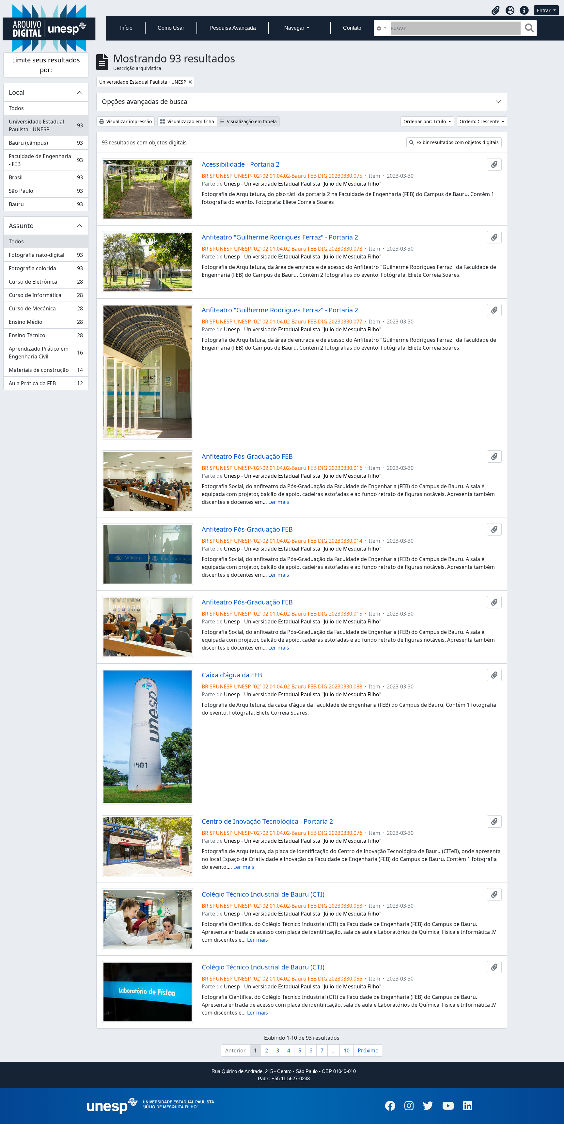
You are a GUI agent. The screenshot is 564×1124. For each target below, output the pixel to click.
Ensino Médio (45, 323)
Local (16, 92)
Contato (352, 28)
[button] (495, 10)
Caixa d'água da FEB (232, 675)
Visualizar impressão (128, 121)
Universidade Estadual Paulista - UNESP (45, 125)
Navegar (295, 28)
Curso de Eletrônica (45, 283)
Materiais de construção (45, 371)
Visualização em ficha (190, 121)
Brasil (45, 179)
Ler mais (278, 501)
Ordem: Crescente (480, 121)
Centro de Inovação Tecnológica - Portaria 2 (267, 821)
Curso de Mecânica (45, 310)
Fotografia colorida (45, 270)
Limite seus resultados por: (46, 65)
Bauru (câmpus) (45, 144)
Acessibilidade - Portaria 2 (240, 164)
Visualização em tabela (251, 121)
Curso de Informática (45, 296)
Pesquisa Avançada (233, 28)
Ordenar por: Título (425, 121)
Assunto (21, 225)
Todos (16, 108)
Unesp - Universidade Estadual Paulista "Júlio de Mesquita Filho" (303, 183)
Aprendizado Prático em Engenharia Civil (45, 352)
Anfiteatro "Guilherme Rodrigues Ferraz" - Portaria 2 (280, 237)
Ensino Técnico (45, 337)
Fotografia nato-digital (45, 256)
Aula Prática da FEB (45, 385)
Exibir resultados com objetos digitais (457, 142)
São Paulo (45, 192)
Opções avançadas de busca (144, 101)
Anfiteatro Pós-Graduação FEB (247, 456)
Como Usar (171, 28)
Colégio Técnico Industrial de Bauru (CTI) (263, 894)
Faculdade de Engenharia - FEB (45, 160)
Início (126, 28)
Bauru (45, 206)
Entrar (544, 10)
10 (347, 1050)
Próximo (368, 1050)
